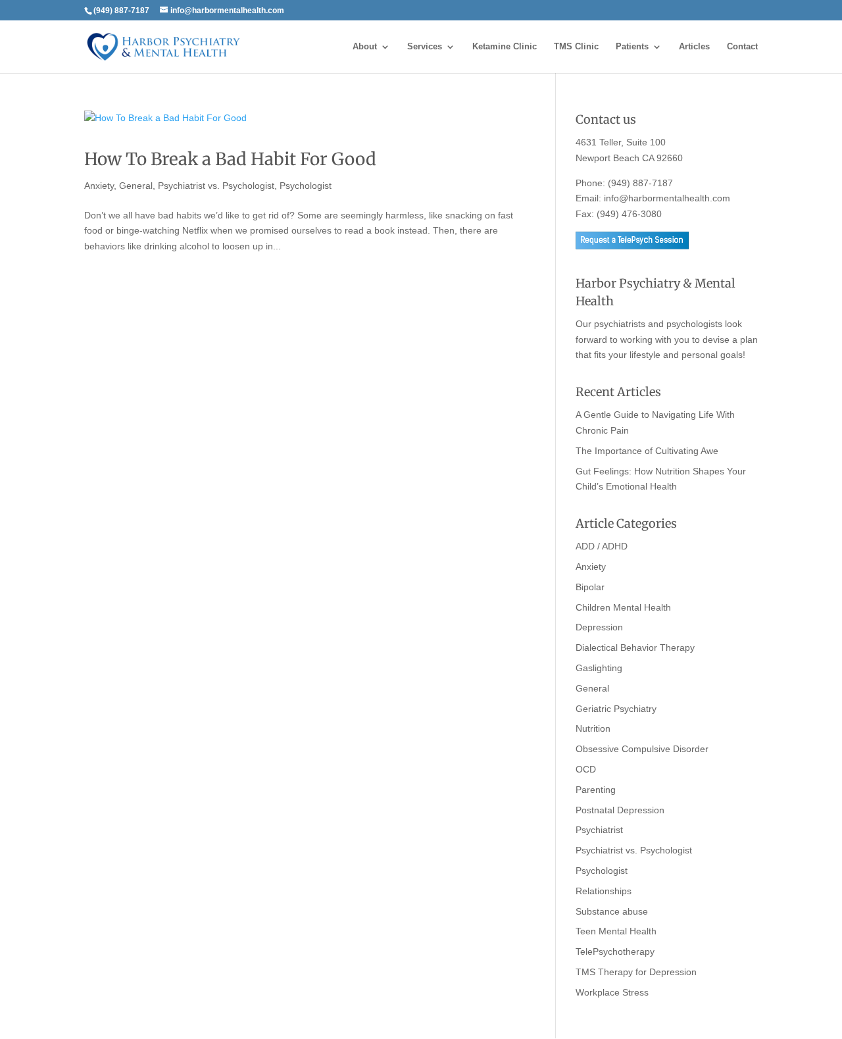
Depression (599, 627)
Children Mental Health (623, 607)
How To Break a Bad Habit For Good (230, 159)
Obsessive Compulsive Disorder (642, 749)
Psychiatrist (599, 829)
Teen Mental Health (616, 931)
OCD (586, 769)
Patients (632, 46)
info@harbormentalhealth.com (667, 198)
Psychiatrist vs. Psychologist (216, 185)
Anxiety (99, 185)
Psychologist (306, 185)
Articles (694, 46)
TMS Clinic (576, 46)
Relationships (604, 891)
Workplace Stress (612, 992)
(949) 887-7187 (640, 183)
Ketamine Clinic (504, 46)
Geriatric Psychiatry (616, 708)
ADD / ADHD (602, 546)
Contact (742, 46)
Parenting (596, 789)
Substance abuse (612, 911)
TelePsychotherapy (615, 951)
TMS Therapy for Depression (636, 972)
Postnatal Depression (620, 810)
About (365, 46)
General (136, 185)
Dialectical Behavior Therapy (635, 647)
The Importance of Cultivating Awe (647, 450)
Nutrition (593, 728)
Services (424, 46)
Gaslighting (599, 668)
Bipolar (590, 587)
